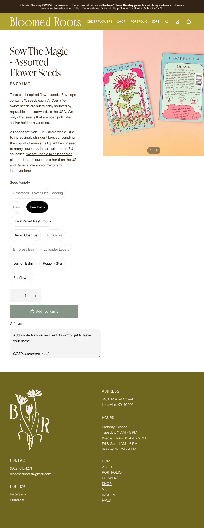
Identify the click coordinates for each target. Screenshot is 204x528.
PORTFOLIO (112, 472)
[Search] (167, 21)
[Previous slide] (108, 92)
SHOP (107, 483)
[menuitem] (156, 22)
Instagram (18, 494)
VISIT (106, 489)
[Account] (177, 21)
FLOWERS (110, 478)
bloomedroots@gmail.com (30, 474)
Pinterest (17, 500)
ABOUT (108, 467)
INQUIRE (109, 495)
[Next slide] (198, 92)
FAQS (106, 500)
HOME (107, 461)
